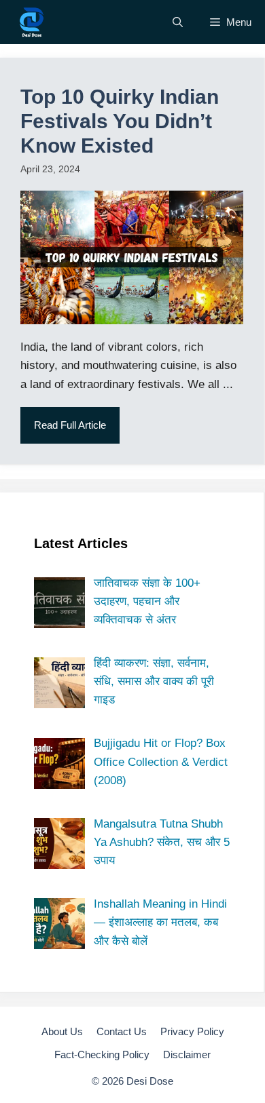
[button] (177, 22)
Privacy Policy (192, 1031)
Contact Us (121, 1031)
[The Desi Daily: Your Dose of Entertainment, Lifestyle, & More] (31, 22)
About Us (62, 1031)
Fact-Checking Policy (101, 1054)
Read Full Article (70, 425)
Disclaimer (187, 1054)
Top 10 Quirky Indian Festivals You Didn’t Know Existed (119, 121)
